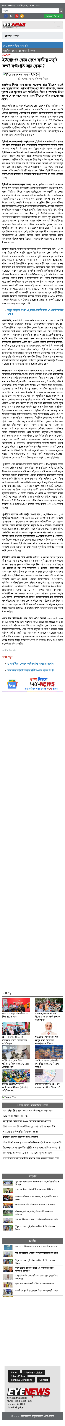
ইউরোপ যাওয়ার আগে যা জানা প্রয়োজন (20, 1137)
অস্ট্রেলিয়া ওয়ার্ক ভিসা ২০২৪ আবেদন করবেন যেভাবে (27, 1121)
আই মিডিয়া (26, 1416)
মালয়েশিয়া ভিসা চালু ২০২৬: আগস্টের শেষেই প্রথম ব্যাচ (28, 1110)
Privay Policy (18, 1376)
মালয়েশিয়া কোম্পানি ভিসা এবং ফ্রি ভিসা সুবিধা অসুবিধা (27, 1153)
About (14, 1372)
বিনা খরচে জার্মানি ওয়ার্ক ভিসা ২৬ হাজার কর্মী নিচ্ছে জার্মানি (29, 1126)
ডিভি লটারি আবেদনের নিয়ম (15, 1116)
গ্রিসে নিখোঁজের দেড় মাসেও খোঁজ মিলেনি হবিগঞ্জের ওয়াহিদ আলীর (32, 1142)
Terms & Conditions (21, 1379)
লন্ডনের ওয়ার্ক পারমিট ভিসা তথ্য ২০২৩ (21, 1131)
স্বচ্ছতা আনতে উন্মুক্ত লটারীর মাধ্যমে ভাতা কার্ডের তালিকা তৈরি (31, 1158)
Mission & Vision (33, 1372)
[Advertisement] (32, 843)
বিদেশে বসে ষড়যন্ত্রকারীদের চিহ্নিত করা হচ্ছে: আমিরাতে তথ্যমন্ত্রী (31, 1147)
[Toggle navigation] (58, 25)
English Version (53, 16)
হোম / (11, 35)
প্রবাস (16, 35)
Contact (43, 1379)
